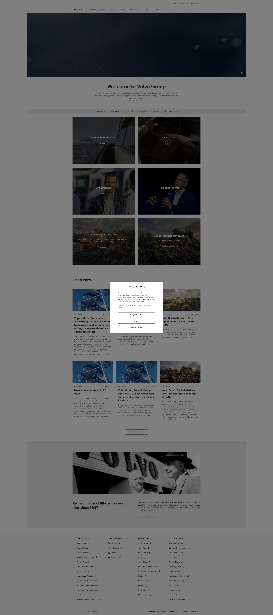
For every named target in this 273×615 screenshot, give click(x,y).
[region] (136, 307)
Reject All (136, 321)
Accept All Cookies (136, 315)
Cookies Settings (136, 327)
